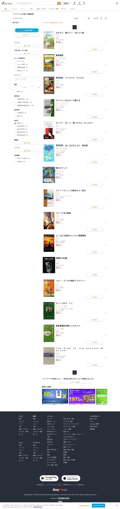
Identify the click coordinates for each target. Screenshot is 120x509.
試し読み (95, 49)
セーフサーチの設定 (75, 382)
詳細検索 (66, 3)
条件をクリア (27, 35)
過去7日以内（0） (22, 129)
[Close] (117, 505)
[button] (78, 485)
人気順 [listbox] (76, 18)
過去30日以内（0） (23, 132)
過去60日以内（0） (23, 135)
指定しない (20, 123)
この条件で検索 (27, 30)
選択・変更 (27, 45)
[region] (60, 505)
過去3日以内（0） (22, 126)
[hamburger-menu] (117, 3)
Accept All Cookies (98, 505)
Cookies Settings (84, 505)
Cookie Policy (38, 507)
